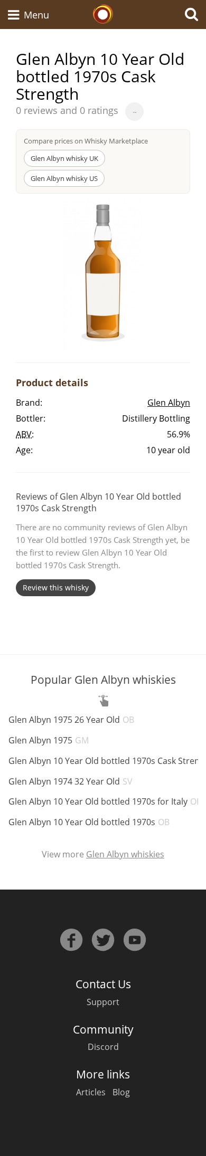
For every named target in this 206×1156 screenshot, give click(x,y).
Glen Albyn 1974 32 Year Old (70, 781)
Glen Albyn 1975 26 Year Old (71, 719)
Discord (103, 1047)
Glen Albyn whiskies (125, 854)
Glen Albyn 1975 (48, 740)
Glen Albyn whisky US (64, 178)
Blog (121, 1092)
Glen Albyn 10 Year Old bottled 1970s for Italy (105, 801)
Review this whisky (56, 587)
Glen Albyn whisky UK (64, 158)
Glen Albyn (168, 402)
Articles (91, 1092)
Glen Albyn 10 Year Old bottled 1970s (89, 822)
